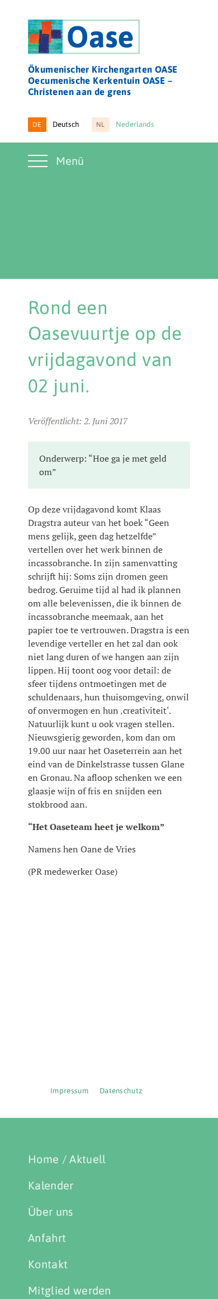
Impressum (69, 1091)
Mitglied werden (69, 1290)
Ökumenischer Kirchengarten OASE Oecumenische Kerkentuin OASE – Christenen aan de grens (102, 80)
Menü (70, 160)
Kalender (51, 1185)
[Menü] (39, 167)
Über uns (50, 1211)
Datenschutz (121, 1091)
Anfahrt (47, 1237)
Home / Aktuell (67, 1159)
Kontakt (48, 1264)
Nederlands (125, 124)
